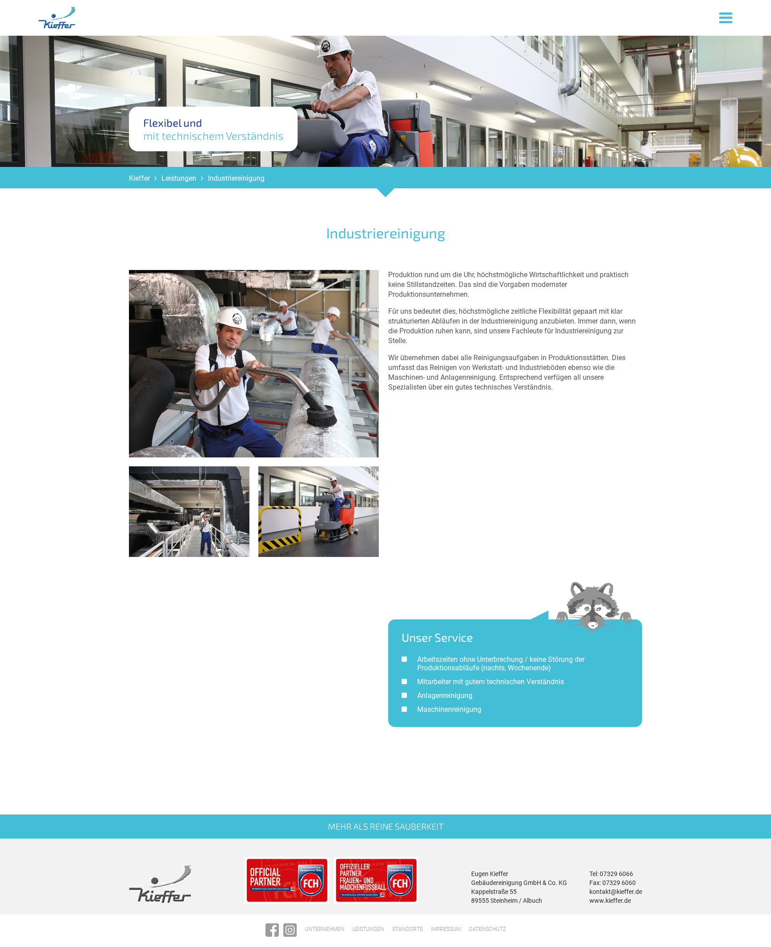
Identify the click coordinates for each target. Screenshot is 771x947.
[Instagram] (290, 930)
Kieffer (139, 178)
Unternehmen (324, 929)
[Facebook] (272, 930)
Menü (726, 17)
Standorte (407, 929)
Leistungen (179, 178)
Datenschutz (487, 929)
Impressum (446, 929)
